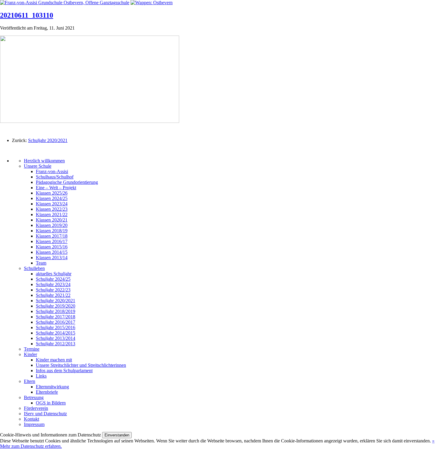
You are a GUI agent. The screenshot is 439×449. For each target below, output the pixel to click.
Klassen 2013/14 (51, 257)
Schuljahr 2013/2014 (55, 338)
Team (41, 262)
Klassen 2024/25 (51, 198)
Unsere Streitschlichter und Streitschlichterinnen (81, 365)
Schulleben (34, 268)
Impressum (34, 424)
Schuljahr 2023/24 (53, 284)
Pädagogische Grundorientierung (67, 182)
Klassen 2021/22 (51, 214)
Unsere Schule (37, 166)
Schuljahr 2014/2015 (55, 332)
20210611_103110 (26, 15)
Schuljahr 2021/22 (53, 295)
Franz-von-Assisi (52, 171)
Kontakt (31, 418)
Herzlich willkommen (44, 160)
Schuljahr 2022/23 (53, 289)
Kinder (30, 354)
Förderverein (36, 408)
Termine (31, 349)
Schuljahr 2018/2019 (55, 311)
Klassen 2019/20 (51, 225)
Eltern (29, 381)
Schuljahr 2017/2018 (55, 316)
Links (41, 375)
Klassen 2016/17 (51, 241)
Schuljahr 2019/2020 (55, 306)
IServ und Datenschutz (45, 413)
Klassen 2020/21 (51, 219)
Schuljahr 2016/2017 (55, 322)
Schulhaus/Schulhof (54, 176)
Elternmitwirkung (52, 386)
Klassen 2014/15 (51, 252)
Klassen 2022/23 (51, 209)
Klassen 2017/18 (51, 236)
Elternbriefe (47, 392)
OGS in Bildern (51, 402)
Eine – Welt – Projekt (56, 187)
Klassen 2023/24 (51, 203)
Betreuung (34, 397)
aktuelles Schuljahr (53, 273)
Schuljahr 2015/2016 (55, 327)
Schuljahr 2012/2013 (55, 343)
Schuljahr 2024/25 (53, 279)
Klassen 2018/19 (51, 230)
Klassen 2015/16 (51, 246)
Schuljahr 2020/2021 (47, 140)
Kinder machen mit (54, 359)
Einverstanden (117, 435)
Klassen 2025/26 (51, 193)
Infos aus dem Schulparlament (64, 370)
